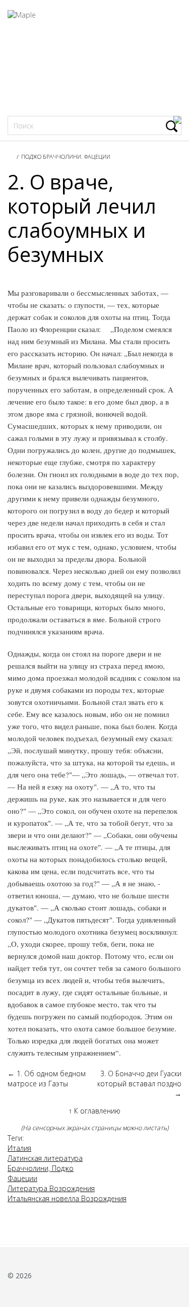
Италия (19, 1148)
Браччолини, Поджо (41, 1168)
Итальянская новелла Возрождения (67, 1198)
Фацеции (22, 1178)
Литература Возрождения (51, 1188)
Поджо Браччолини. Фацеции (65, 156)
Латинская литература (45, 1158)
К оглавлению (94, 1111)
